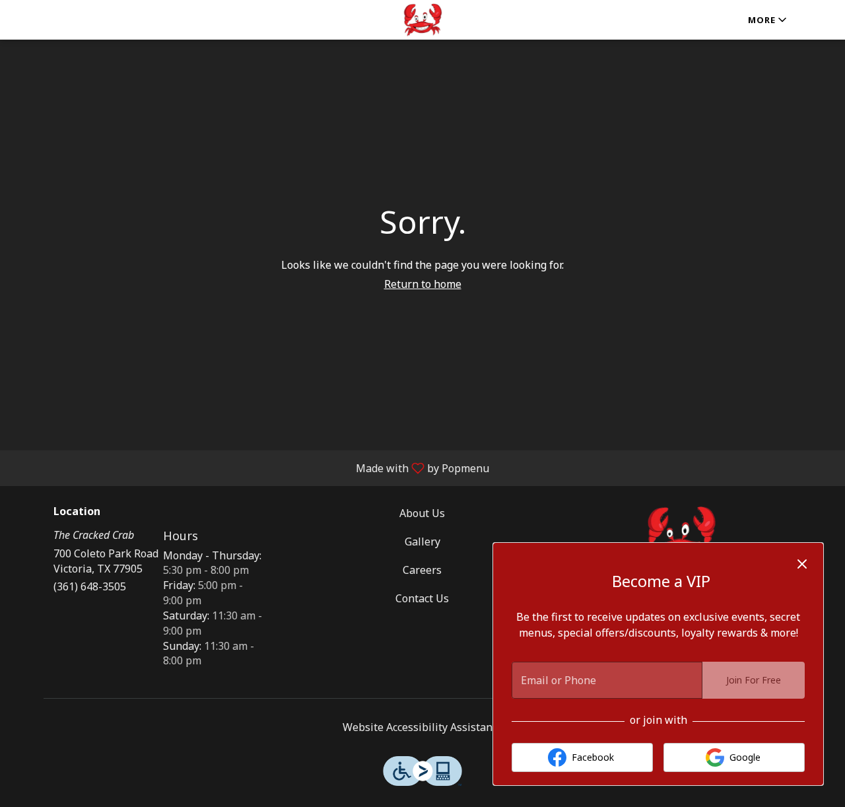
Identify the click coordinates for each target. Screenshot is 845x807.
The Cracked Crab (682, 535)
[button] (768, 20)
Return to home (422, 284)
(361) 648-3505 (89, 586)
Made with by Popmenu (249, 467)
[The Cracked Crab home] (422, 19)
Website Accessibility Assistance (423, 727)
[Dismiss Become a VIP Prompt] (802, 564)
